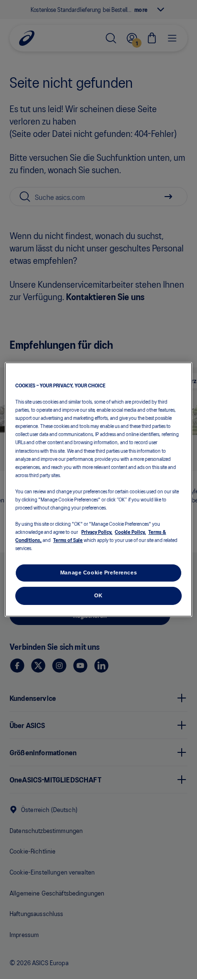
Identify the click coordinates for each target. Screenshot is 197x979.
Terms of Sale (68, 539)
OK (98, 595)
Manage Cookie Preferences (98, 572)
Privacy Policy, (96, 531)
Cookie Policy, (130, 531)
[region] (98, 489)
